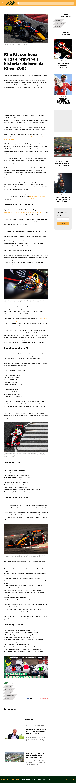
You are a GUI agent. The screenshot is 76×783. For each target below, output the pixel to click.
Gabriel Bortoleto (10, 695)
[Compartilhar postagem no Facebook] (28, 698)
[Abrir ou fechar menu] (2, 3)
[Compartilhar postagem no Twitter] (31, 698)
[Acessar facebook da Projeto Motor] (64, 779)
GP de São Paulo (59, 23)
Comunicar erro (42, 698)
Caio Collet (8, 686)
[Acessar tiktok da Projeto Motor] (74, 779)
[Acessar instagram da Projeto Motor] (66, 779)
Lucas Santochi (19, 48)
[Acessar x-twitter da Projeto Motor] (69, 779)
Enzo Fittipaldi (9, 689)
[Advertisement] (26, 101)
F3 (10, 692)
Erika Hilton (58, 20)
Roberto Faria (8, 698)
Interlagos (57, 26)
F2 (5, 692)
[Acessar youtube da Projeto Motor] (71, 779)
